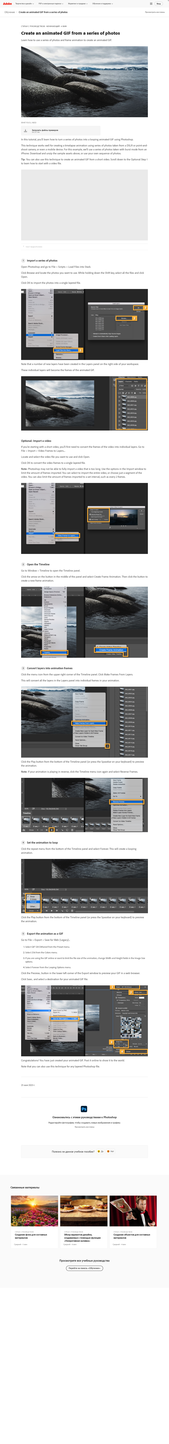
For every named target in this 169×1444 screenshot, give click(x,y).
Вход (159, 3)
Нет (112, 1151)
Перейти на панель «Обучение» (84, 1268)
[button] (151, 4)
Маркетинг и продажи (77, 3)
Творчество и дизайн (23, 3)
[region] (34, 1221)
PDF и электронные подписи (50, 3)
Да (102, 1151)
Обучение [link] (9, 12)
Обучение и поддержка (101, 3)
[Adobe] (7, 3)
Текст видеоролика (34, 247)
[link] (9, 12)
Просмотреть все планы (155, 12)
